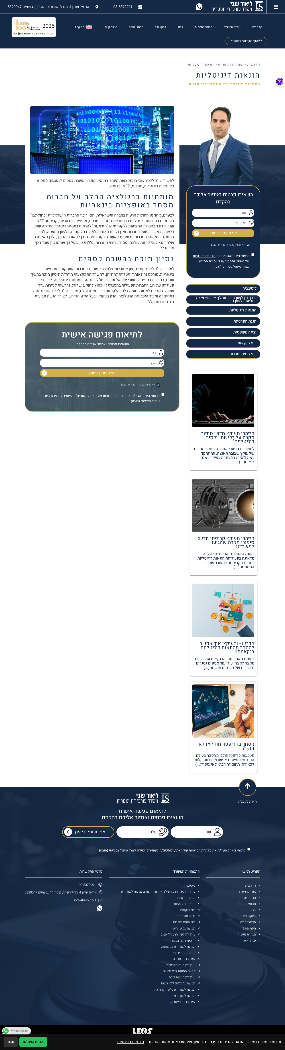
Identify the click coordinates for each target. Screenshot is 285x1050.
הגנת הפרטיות (245, 321)
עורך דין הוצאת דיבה (182, 977)
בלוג (180, 27)
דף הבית (257, 27)
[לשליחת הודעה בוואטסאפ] (199, 6)
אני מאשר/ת (33, 1042)
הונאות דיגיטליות (242, 310)
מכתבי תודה (136, 27)
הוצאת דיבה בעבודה (182, 940)
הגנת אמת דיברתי (184, 953)
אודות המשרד (232, 27)
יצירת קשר (111, 27)
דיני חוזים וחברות (242, 354)
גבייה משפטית (244, 332)
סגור (10, 1042)
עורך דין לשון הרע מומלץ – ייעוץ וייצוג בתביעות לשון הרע (226, 299)
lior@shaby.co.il (84, 900)
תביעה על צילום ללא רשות (178, 983)
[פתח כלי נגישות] (279, 81)
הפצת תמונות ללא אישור (179, 971)
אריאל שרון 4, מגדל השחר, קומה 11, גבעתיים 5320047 (61, 892)
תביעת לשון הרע (184, 996)
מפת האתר (249, 928)
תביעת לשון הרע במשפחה (178, 946)
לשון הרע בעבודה (184, 959)
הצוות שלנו (249, 897)
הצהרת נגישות (247, 934)
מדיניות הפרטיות (204, 255)
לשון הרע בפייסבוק (182, 1002)
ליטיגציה (249, 288)
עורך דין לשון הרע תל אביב (178, 934)
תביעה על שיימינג (184, 928)
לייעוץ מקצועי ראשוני (246, 41)
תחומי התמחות (203, 27)
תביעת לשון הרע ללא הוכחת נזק (174, 989)
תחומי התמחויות (231, 64)
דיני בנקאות (247, 343)
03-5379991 (87, 885)
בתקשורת (160, 27)
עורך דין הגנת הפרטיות (180, 965)
